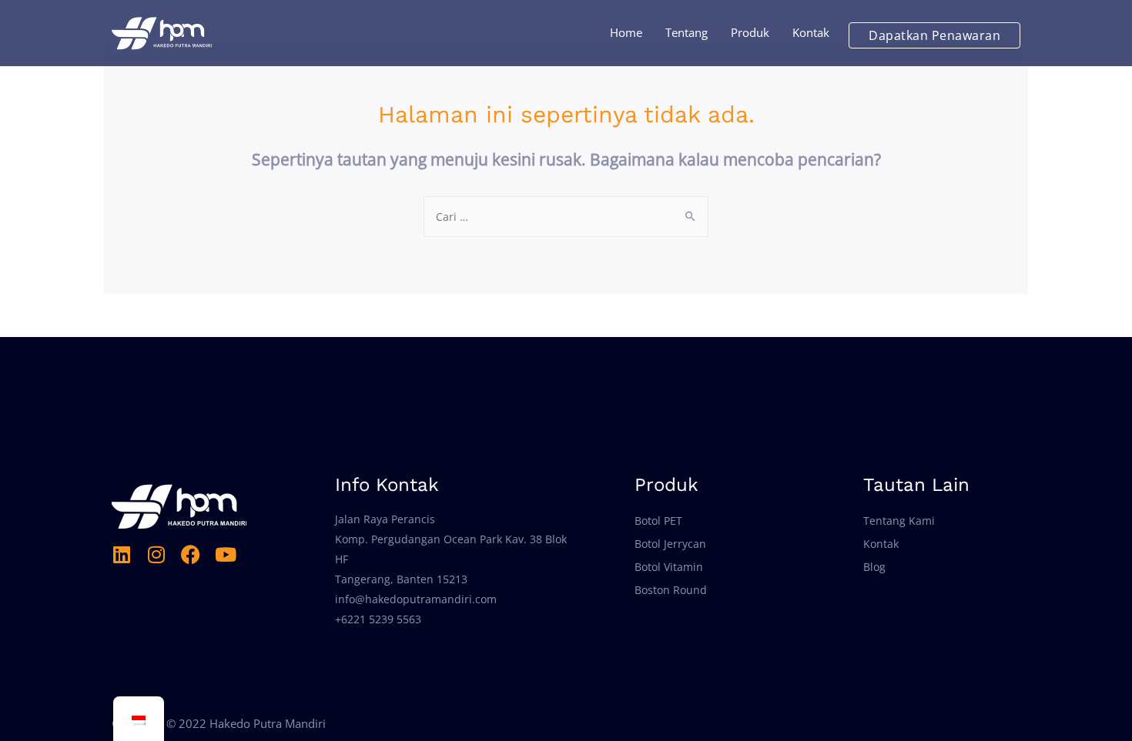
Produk (750, 32)
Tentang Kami (899, 520)
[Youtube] (225, 554)
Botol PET (658, 520)
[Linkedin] (121, 554)
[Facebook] (190, 554)
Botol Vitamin (669, 566)
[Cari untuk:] (566, 216)
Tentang (686, 32)
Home (626, 32)
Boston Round (671, 589)
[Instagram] (156, 554)
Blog (874, 566)
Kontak (810, 32)
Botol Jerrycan (670, 543)
